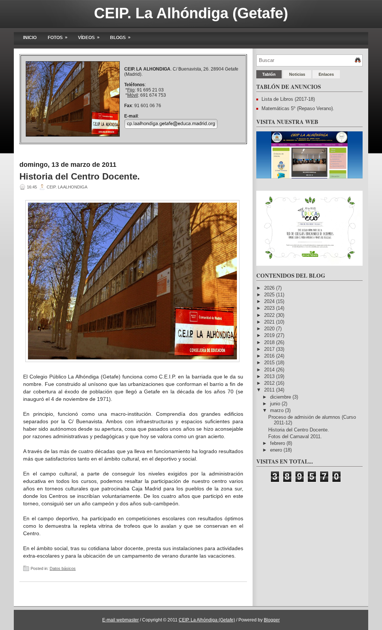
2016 (270, 356)
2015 (270, 362)
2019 (270, 335)
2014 (270, 369)
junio (276, 403)
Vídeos (89, 37)
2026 (270, 288)
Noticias (297, 74)
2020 (270, 328)
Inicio (30, 37)
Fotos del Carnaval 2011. (295, 436)
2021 (270, 322)
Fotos (58, 37)
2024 (270, 301)
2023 (270, 308)
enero (277, 450)
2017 (270, 349)
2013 (270, 376)
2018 (270, 342)
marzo (277, 410)
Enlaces (326, 74)
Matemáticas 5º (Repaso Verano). (298, 108)
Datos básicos (63, 568)
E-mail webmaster (120, 620)
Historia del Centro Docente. (79, 176)
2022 (270, 315)
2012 (270, 383)
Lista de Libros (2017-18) (288, 99)
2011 (270, 390)
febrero (278, 443)
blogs (120, 37)
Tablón (269, 74)
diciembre (281, 397)
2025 (270, 294)
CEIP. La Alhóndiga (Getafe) (191, 13)
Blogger (272, 620)
